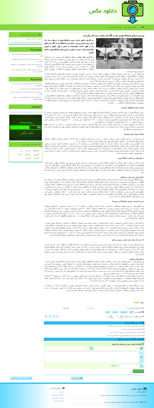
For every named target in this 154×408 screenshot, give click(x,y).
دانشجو (117, 225)
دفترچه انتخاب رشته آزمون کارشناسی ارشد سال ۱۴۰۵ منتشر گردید (126, 332)
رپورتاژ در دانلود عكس (58, 398)
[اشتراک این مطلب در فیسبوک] (53, 316)
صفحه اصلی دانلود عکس (20, 378)
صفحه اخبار (76, 378)
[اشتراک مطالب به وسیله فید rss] (46, 316)
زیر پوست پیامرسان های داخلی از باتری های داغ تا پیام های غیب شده (26, 60)
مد (21, 151)
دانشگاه (36, 151)
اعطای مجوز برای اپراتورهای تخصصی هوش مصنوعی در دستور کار (26, 55)
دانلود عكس (103, 11)
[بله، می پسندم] (121, 316)
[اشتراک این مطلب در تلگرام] (57, 316)
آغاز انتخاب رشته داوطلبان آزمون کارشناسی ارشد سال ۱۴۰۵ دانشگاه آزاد (125, 326)
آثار (67, 213)
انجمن (74, 206)
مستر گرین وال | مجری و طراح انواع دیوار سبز (26, 42)
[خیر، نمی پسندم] (111, 316)
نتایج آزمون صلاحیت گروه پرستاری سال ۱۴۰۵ (132, 329)
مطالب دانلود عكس (59, 401)
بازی (107, 312)
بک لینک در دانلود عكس (57, 395)
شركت (27, 151)
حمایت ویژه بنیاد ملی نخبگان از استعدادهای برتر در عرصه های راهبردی (26, 65)
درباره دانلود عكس (114, 27)
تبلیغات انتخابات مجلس (33, 39)
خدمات (107, 228)
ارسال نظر (137, 371)
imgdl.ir (137, 302)
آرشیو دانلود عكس (129, 27)
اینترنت (28, 158)
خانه (141, 27)
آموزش (76, 67)
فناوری (36, 158)
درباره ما (61, 392)
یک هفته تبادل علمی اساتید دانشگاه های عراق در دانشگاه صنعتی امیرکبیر (125, 335)
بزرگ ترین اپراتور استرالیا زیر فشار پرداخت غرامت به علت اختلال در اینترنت (26, 70)
